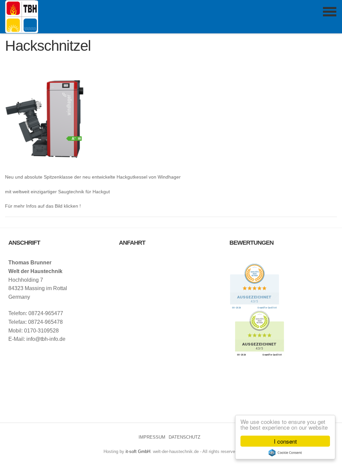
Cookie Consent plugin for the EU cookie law (285, 452)
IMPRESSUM (152, 437)
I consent (285, 441)
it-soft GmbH (138, 451)
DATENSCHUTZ (184, 437)
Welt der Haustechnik (21, 16)
